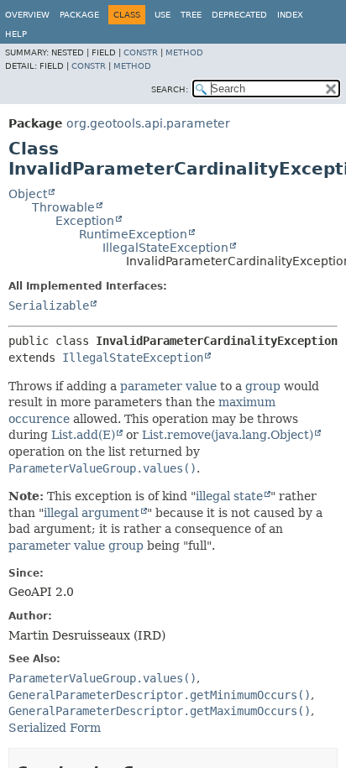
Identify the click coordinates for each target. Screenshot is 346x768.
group (262, 386)
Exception (84, 220)
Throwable (63, 207)
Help (16, 34)
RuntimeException (133, 234)
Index (290, 14)
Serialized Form (54, 727)
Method (184, 52)
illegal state (229, 496)
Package (79, 14)
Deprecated (239, 14)
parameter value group (76, 545)
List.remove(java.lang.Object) (227, 434)
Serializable (48, 305)
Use (162, 14)
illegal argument (91, 513)
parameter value (168, 386)
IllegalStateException (165, 247)
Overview (27, 14)
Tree (191, 14)
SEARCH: (169, 89)
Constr (140, 52)
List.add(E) (83, 434)
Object (27, 194)
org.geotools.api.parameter (148, 123)
